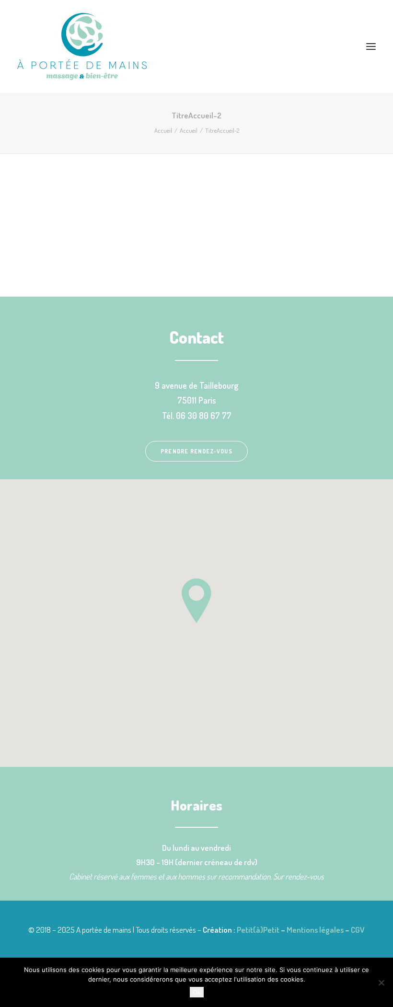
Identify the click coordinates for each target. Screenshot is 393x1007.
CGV (358, 930)
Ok (197, 992)
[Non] (381, 982)
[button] (371, 46)
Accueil (163, 130)
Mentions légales (315, 930)
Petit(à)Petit (258, 930)
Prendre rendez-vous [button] (196, 451)
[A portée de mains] (196, 46)
